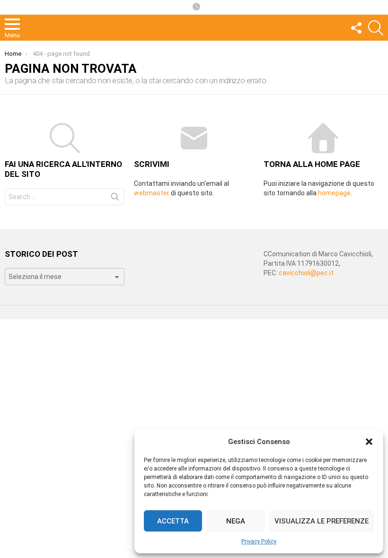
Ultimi (196, 7)
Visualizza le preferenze (321, 521)
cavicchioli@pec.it (306, 273)
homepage (334, 193)
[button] (369, 441)
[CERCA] (375, 28)
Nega (235, 521)
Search (115, 198)
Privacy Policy (258, 541)
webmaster (151, 193)
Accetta (173, 521)
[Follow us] (355, 28)
